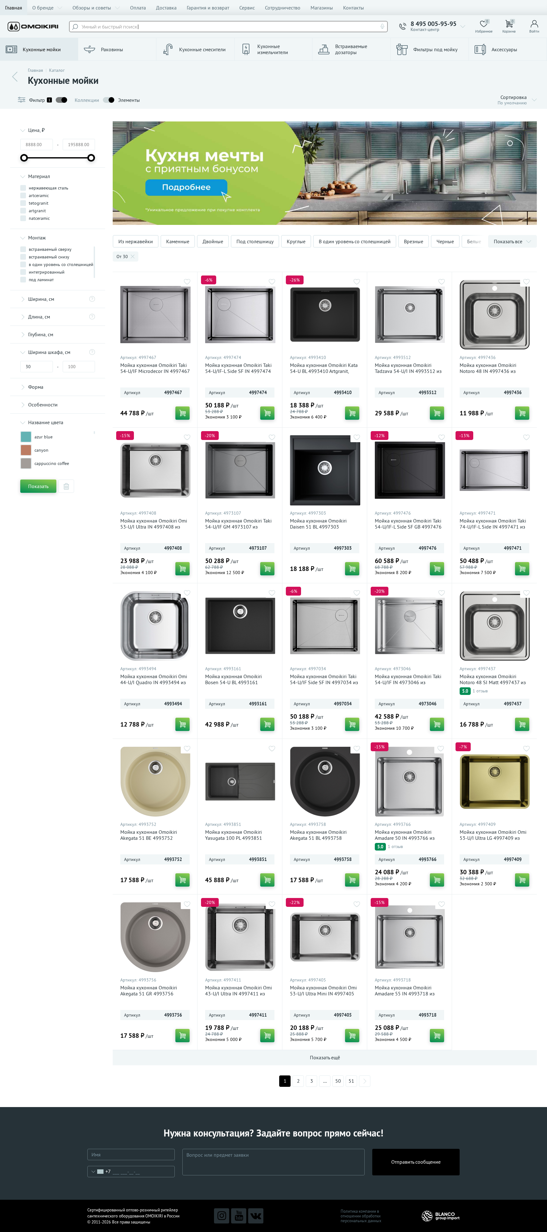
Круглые (296, 241)
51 (351, 1081)
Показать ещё (325, 1057)
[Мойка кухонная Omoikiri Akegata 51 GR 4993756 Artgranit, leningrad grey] (155, 937)
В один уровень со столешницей (355, 241)
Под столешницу (255, 241)
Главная (13, 7)
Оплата (138, 7)
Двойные (213, 241)
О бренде (42, 7)
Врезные (413, 241)
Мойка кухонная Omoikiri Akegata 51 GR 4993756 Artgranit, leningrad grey (148, 994)
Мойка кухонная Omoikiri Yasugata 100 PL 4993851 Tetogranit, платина (233, 838)
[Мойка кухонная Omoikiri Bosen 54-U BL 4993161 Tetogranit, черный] (240, 626)
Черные (445, 241)
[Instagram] (221, 1215)
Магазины (322, 7)
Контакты (353, 7)
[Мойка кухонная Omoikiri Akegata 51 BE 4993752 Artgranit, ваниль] (155, 781)
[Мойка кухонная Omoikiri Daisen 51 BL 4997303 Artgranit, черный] (325, 470)
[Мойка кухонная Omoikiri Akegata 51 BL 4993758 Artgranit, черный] (325, 781)
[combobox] (99, 1171)
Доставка (166, 7)
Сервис (247, 7)
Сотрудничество (282, 7)
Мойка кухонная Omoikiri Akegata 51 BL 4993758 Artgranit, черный (318, 838)
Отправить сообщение (416, 1162)
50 (338, 1081)
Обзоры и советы (91, 7)
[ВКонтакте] (255, 1215)
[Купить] (182, 413)
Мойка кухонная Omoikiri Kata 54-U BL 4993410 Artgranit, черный (324, 371)
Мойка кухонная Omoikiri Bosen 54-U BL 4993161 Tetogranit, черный (233, 682)
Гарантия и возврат (208, 7)
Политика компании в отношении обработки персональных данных (361, 1216)
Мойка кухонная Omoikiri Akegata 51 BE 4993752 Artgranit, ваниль (148, 838)
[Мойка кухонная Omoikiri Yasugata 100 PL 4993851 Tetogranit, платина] (240, 781)
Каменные (177, 241)
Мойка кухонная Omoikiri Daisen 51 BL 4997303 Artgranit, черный (318, 527)
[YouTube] (238, 1215)
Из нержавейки (135, 241)
